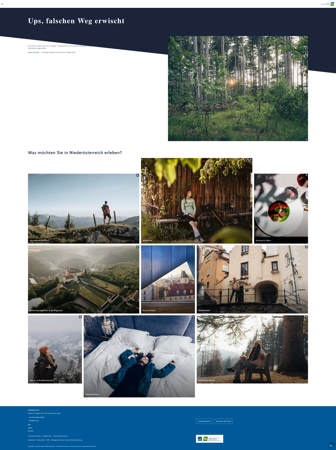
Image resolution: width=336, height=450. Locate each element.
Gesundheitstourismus (60, 436)
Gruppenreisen (47, 436)
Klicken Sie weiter (34, 52)
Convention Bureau (34, 436)
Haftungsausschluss (57, 440)
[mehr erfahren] (83, 209)
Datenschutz (41, 440)
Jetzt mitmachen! (298, 440)
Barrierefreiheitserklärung (73, 440)
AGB (47, 440)
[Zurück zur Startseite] (327, 4)
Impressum (31, 440)
